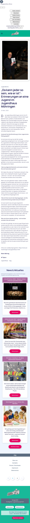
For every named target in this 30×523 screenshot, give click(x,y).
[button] (2, 33)
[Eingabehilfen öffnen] (1, 1)
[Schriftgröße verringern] (19, 28)
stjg (10, 260)
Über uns (15, 460)
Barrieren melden (18, 518)
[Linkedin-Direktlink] (17, 478)
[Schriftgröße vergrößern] (21, 28)
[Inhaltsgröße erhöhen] (23, 26)
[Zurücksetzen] (1, 7)
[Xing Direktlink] (22, 478)
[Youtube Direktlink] (12, 478)
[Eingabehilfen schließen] (4, 7)
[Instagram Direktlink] (8, 478)
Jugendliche (5, 87)
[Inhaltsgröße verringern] (21, 26)
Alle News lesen (15, 446)
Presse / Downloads (15, 465)
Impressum (15, 468)
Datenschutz (15, 470)
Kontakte (15, 463)
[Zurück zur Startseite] (15, 33)
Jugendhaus (4, 260)
